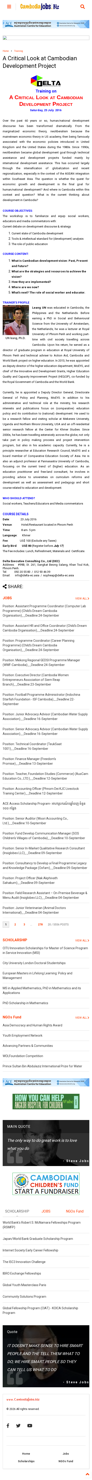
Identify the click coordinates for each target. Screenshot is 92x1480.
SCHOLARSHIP (15, 940)
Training (18, 51)
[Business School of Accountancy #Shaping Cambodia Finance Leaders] (46, 39)
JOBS (7, 598)
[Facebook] (7, 1426)
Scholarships (26, 1461)
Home (6, 51)
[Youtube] (29, 1426)
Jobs (66, 1453)
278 (40, 924)
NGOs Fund (12, 1017)
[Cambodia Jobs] (39, 8)
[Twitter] (18, 1426)
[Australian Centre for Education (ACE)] (46, 27)
